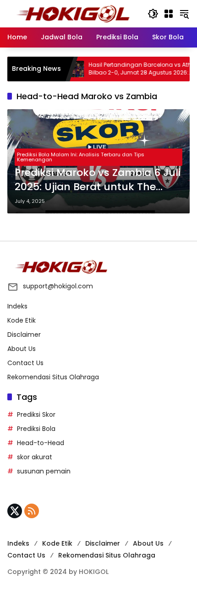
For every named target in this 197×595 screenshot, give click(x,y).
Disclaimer (24, 334)
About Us (21, 348)
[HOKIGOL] (72, 13)
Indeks (17, 306)
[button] (153, 13)
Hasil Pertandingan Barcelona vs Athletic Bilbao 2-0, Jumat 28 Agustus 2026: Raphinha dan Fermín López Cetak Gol (137, 69)
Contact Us (25, 362)
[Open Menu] (168, 13)
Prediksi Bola (36, 428)
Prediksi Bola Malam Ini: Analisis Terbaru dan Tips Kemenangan (80, 157)
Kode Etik (21, 320)
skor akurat (34, 457)
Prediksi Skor (36, 414)
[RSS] (31, 511)
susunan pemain (44, 471)
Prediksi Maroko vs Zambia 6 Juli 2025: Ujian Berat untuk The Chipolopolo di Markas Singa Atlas (98, 180)
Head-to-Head (40, 442)
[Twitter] (14, 511)
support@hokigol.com (58, 286)
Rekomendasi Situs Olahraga (53, 377)
